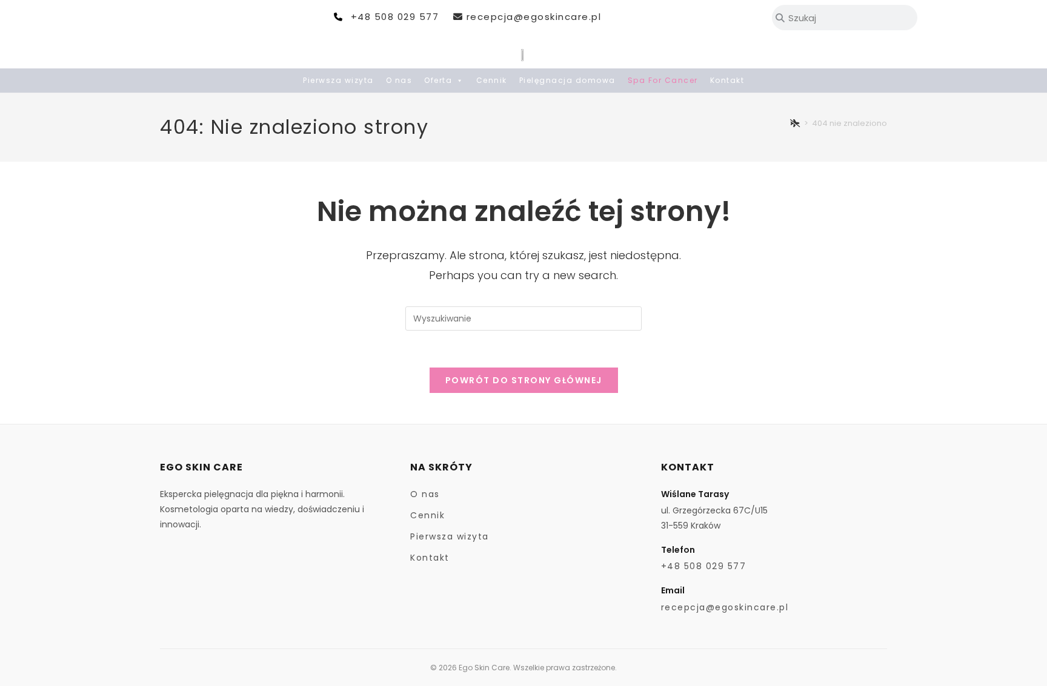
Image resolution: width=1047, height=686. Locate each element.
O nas (399, 80)
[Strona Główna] (795, 123)
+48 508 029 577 (395, 16)
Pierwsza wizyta (338, 80)
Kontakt (727, 80)
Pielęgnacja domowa (567, 80)
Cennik (491, 80)
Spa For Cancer (663, 80)
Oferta (438, 80)
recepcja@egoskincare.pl (534, 16)
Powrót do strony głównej (523, 380)
